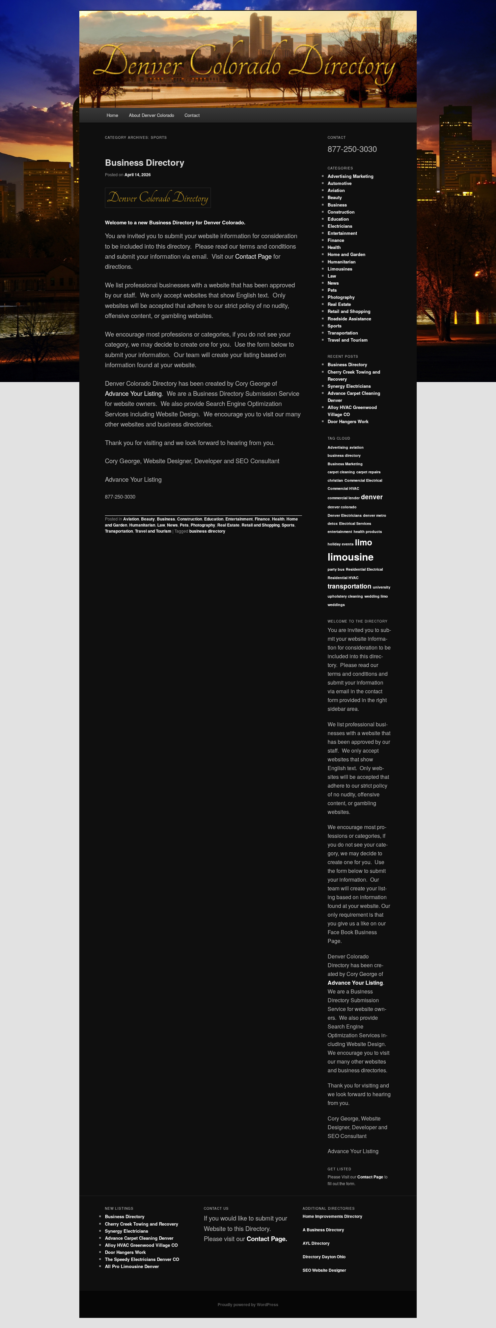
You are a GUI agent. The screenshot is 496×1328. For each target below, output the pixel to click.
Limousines (340, 268)
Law (161, 525)
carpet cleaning (341, 471)
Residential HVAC (343, 577)
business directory (207, 531)
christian (335, 480)
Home (112, 115)
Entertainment (239, 519)
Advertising (338, 447)
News (172, 525)
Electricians (340, 226)
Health (278, 519)
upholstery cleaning (345, 596)
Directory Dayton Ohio (324, 1257)
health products (368, 531)
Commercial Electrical (363, 480)
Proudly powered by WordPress (248, 1304)
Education (213, 519)
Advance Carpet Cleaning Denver (139, 1238)
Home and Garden (346, 254)
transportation (349, 586)
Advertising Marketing (351, 176)
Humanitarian (142, 525)
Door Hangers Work (348, 421)
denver (372, 496)
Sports (288, 525)
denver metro (374, 515)
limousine (351, 556)
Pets (184, 525)
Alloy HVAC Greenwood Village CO (141, 1245)
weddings (336, 604)
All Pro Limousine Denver (132, 1266)
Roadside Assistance (349, 318)
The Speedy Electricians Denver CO (142, 1259)
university (381, 587)
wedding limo (376, 596)
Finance (262, 519)
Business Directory (144, 162)
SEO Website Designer (324, 1270)
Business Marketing (345, 463)
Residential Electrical (364, 569)
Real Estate (228, 525)
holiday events (341, 543)
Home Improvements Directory (332, 1216)
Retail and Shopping (261, 525)
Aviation (131, 519)
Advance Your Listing (133, 393)
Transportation (119, 531)
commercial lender (344, 497)
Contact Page (253, 256)
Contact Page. (267, 1238)
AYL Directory (316, 1243)
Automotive (340, 183)
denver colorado (342, 506)
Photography (203, 525)
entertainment (340, 531)
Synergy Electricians (349, 386)
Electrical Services (355, 523)
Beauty (148, 519)
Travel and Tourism (153, 531)
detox (333, 523)
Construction (189, 519)
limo (363, 542)
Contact (192, 115)
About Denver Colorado (151, 115)
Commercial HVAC (343, 488)
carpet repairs (368, 471)
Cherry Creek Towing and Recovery (141, 1224)
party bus (336, 569)
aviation (357, 447)
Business (166, 519)
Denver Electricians (345, 515)
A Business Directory (323, 1230)
